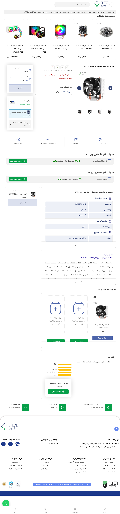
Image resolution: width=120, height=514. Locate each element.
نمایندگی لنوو (80, 472)
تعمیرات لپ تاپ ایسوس (12, 469)
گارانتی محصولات (14, 465)
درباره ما (47, 462)
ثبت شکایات (109, 472)
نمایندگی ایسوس (78, 469)
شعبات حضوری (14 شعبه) (76, 462)
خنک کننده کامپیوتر (84, 12)
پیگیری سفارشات (108, 465)
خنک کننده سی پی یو (67, 12)
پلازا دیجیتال (110, 12)
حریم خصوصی (45, 469)
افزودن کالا (79, 341)
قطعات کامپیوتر (98, 12)
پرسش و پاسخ (108, 462)
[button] (20, 102)
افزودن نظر (56, 391)
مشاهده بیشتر (80, 245)
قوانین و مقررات (108, 469)
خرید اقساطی (16, 462)
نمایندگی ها (80, 465)
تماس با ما (46, 465)
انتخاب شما (102, 338)
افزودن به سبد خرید (17, 161)
